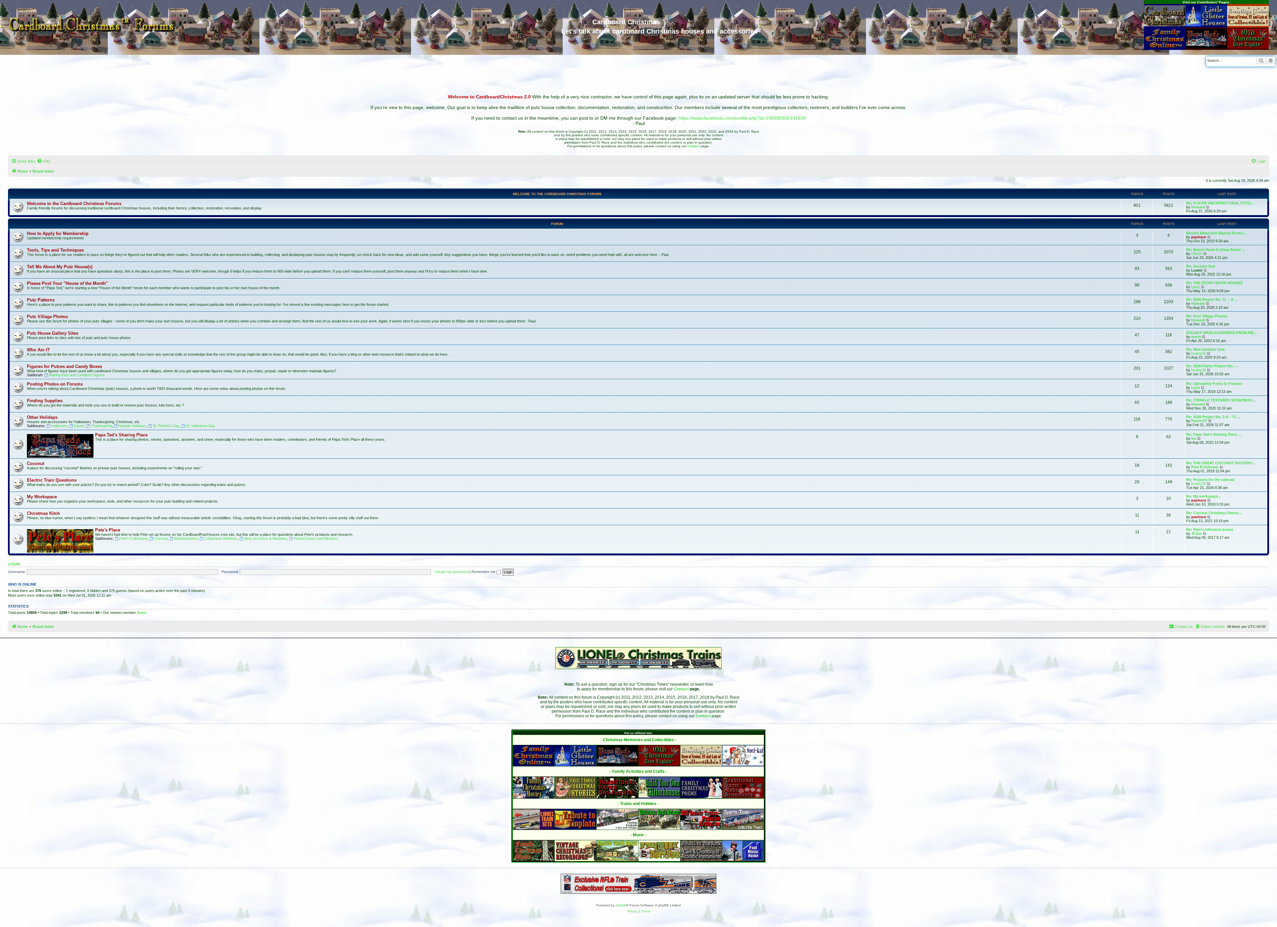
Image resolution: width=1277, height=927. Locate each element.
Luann (1197, 270)
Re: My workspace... (1203, 496)
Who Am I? (38, 349)
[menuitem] (43, 161)
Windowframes (186, 538)
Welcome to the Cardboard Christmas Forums (557, 194)
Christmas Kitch (43, 513)
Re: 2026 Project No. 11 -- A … (1212, 299)
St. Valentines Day (200, 426)
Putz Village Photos (47, 316)
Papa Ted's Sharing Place (121, 434)
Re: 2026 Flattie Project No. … (1212, 366)
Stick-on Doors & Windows (265, 538)
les (1193, 438)
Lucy (1195, 287)
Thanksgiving (101, 426)
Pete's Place (107, 529)
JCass (1196, 533)
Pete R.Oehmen (1204, 467)
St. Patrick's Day (166, 426)
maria (1196, 337)
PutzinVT (1199, 421)
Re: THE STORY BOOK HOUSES (1214, 283)
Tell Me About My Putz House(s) (59, 266)
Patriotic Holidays (132, 426)
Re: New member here (1205, 349)
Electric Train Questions (51, 480)
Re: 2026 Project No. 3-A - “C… (1213, 417)
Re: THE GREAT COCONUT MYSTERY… (1221, 463)
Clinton (1196, 254)
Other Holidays (42, 417)
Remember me (484, 572)
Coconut (35, 463)
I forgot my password (451, 572)
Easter (79, 426)
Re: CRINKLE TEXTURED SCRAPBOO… (1221, 400)
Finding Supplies (45, 400)
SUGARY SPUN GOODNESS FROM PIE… (1221, 333)
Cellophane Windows (220, 538)
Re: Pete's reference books (1209, 529)
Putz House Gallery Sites (52, 333)
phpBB (621, 905)
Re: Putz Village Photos (1206, 316)
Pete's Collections (133, 538)
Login (14, 564)
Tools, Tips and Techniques (55, 250)
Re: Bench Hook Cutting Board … (1215, 250)
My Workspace (42, 496)
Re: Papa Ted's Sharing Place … (1214, 434)
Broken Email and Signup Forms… (1216, 233)
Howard (1198, 207)
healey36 (1198, 353)
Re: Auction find (1200, 266)
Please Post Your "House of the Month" (67, 283)
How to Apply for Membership (57, 233)
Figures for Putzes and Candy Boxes (64, 366)
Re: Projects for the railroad (1210, 480)
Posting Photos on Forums (55, 384)
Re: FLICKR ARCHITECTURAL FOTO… (1220, 203)
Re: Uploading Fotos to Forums (1214, 384)
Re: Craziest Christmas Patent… (1214, 513)
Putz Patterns (41, 299)
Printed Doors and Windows (315, 538)
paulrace (1198, 237)
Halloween (59, 426)
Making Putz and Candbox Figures (77, 375)
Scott (141, 613)
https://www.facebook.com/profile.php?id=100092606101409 (742, 118)
